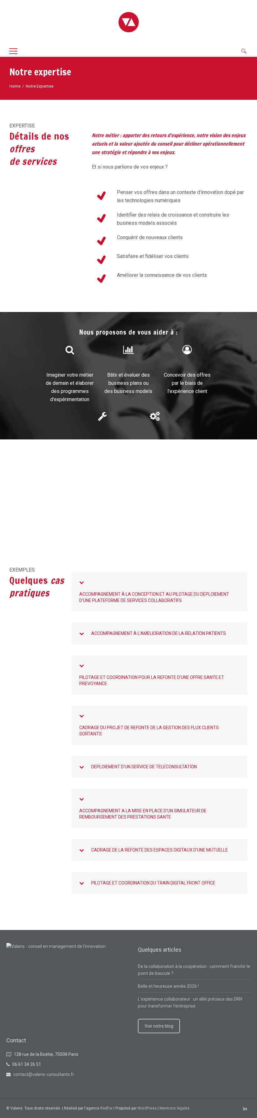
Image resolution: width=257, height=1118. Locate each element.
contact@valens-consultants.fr (43, 1074)
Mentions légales (175, 1108)
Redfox (106, 1108)
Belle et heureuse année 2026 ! (168, 986)
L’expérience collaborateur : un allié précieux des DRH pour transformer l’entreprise (190, 1002)
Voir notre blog (158, 1026)
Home (14, 86)
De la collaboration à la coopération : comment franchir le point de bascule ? (194, 970)
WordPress (147, 1108)
